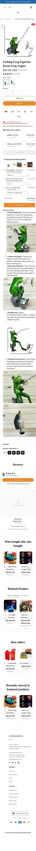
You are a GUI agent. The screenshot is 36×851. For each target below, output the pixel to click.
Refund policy (13, 804)
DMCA (11, 781)
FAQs (10, 778)
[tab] (13, 55)
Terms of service (13, 793)
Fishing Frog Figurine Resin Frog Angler (18, 529)
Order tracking (13, 774)
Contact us (12, 771)
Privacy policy (13, 790)
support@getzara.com (15, 759)
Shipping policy (13, 797)
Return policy (13, 800)
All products (9, 19)
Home (2, 19)
